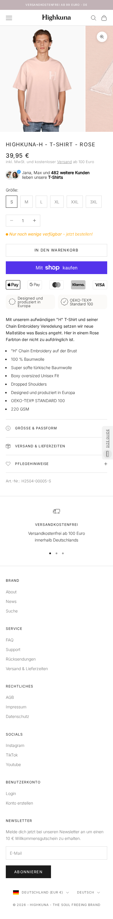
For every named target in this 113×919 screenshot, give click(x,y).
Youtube (13, 764)
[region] (56, 526)
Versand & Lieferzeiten (27, 668)
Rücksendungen (21, 659)
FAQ (10, 639)
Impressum (16, 706)
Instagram (15, 745)
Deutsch (85, 892)
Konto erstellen (19, 803)
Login (11, 793)
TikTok (12, 754)
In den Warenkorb (56, 250)
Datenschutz (17, 716)
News (11, 601)
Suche (12, 610)
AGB (10, 697)
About (11, 591)
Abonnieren (28, 871)
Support (13, 649)
